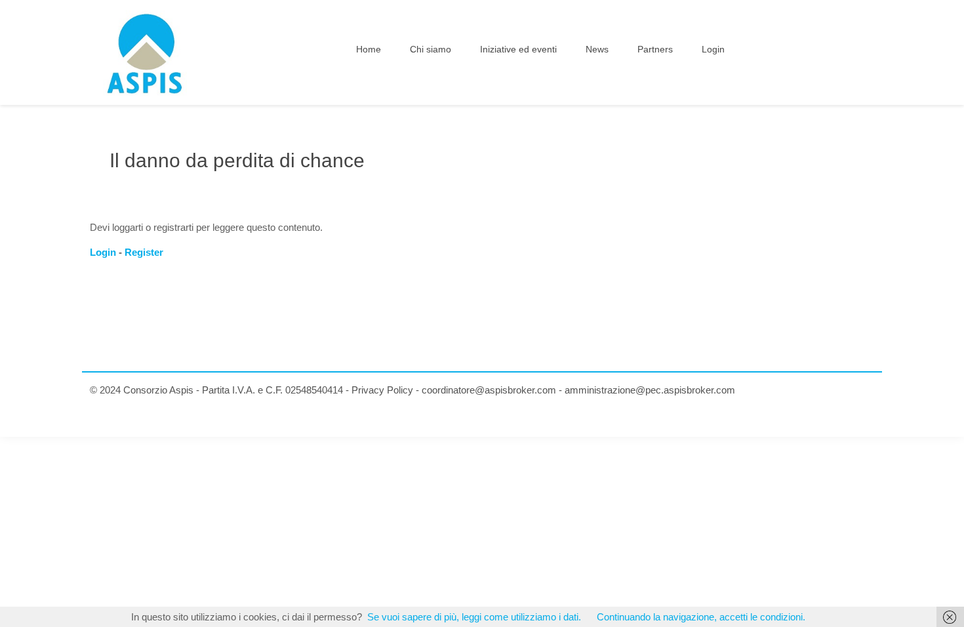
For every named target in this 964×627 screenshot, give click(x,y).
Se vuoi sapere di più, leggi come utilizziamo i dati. (474, 616)
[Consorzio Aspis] (145, 52)
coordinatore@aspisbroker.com (489, 389)
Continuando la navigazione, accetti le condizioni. (701, 616)
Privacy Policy (382, 389)
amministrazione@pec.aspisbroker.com (650, 389)
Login (103, 252)
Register (144, 252)
